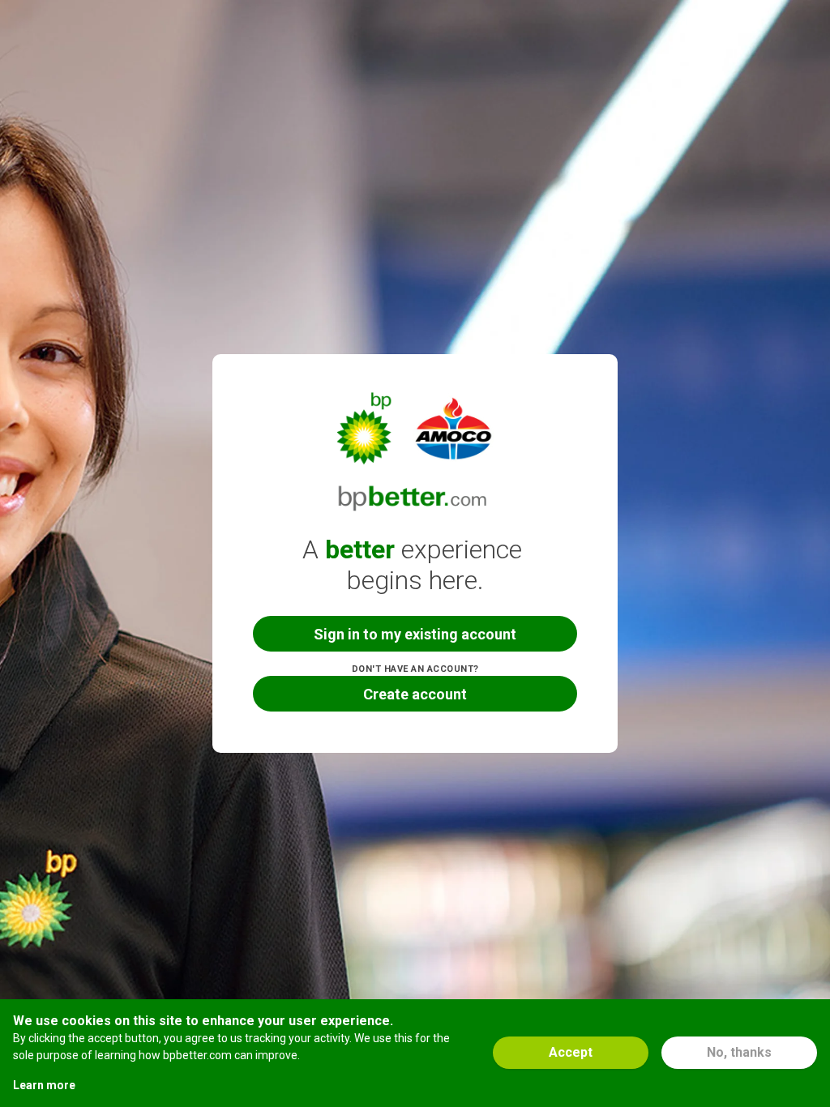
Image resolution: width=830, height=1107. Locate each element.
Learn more (44, 1085)
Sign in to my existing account (415, 634)
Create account (415, 694)
